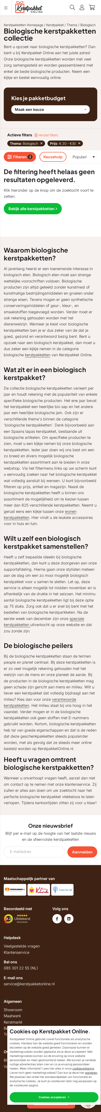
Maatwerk (12, 1015)
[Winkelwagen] (92, 7)
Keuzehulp (52, 157)
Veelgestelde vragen (22, 946)
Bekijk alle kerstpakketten (31, 208)
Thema (72, 25)
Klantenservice (16, 952)
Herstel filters (47, 135)
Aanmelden (82, 852)
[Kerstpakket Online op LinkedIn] (69, 918)
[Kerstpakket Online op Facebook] (57, 918)
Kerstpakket (55, 25)
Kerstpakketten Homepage (23, 25)
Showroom (13, 1009)
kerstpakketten (37, 354)
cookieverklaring (83, 1068)
